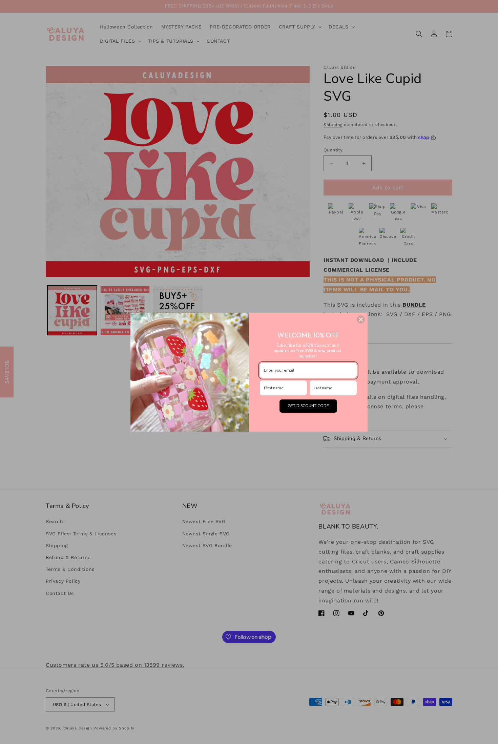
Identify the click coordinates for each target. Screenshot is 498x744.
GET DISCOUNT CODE (308, 405)
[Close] (361, 319)
